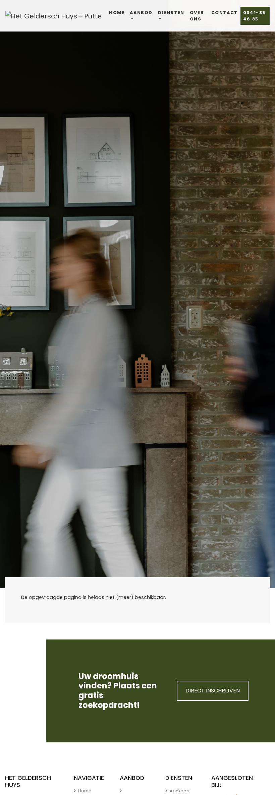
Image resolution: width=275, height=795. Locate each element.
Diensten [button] (171, 12)
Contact (224, 12)
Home (116, 12)
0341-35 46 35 (254, 16)
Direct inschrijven (212, 690)
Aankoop (179, 791)
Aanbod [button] (141, 12)
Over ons (197, 16)
